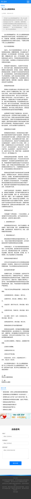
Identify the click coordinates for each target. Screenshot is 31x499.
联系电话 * (5, 440)
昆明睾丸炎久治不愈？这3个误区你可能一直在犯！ (16, 397)
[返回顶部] (29, 447)
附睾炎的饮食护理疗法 (9, 407)
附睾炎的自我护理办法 (9, 402)
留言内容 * (5, 447)
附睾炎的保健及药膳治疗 (10, 404)
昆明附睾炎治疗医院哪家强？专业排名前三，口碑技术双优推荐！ (16, 394)
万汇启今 (15, 478)
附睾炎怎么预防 (6, 382)
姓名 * (4, 433)
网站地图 (15, 492)
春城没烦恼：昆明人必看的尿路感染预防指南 (15, 392)
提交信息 (15, 463)
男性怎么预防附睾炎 (7, 377)
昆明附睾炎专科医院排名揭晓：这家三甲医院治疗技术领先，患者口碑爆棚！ (16, 399)
